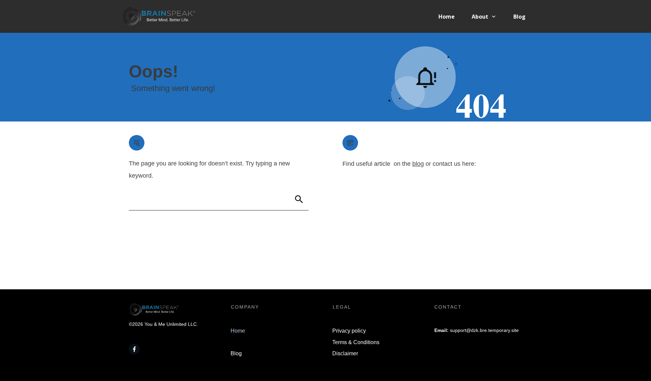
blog (418, 163)
